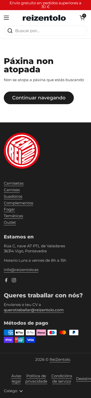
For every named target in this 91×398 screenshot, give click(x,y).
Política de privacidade (36, 379)
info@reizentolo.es (21, 270)
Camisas (12, 190)
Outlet (10, 222)
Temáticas (13, 216)
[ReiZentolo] (44, 18)
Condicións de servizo (61, 379)
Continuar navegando (38, 98)
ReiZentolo (60, 359)
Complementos (18, 203)
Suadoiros (13, 196)
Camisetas (14, 183)
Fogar (9, 209)
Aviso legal (16, 379)
